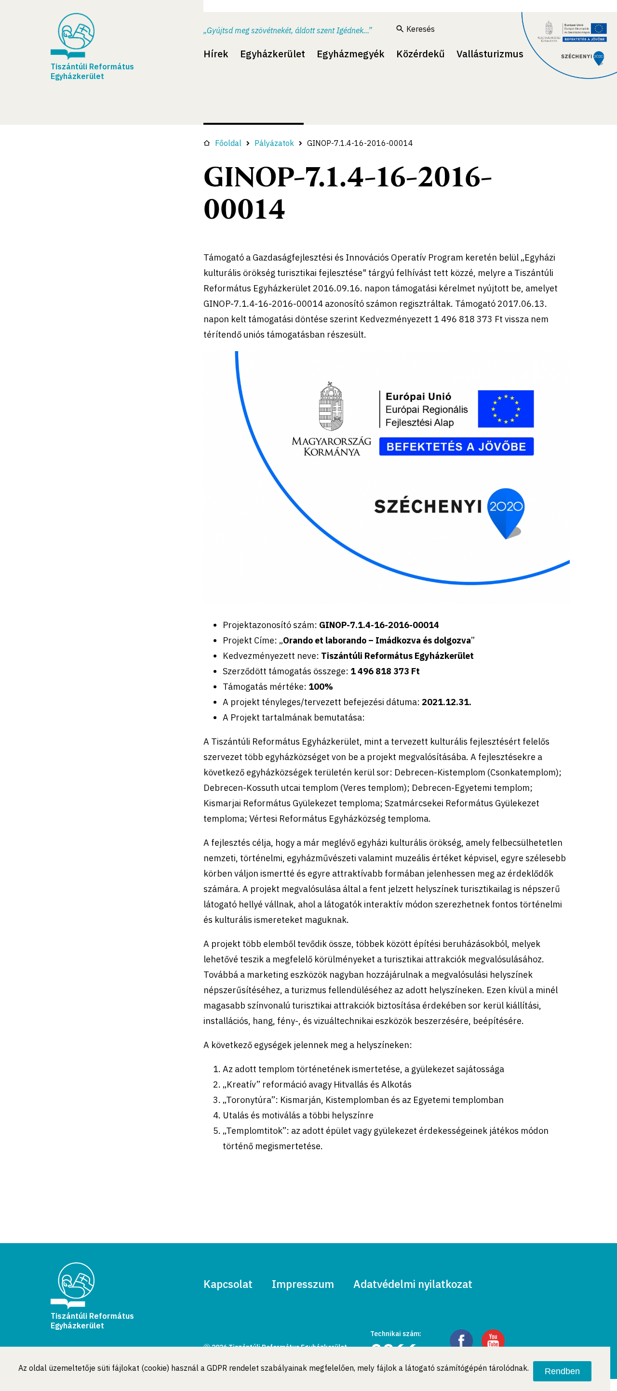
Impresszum (303, 1284)
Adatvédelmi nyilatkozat (412, 1284)
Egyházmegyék (351, 53)
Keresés (420, 29)
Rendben (562, 1371)
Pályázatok (274, 143)
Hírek (215, 53)
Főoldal (228, 143)
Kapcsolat (228, 1284)
